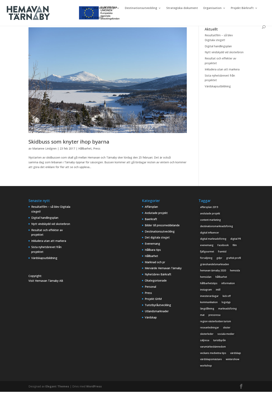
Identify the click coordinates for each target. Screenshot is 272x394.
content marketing (210, 220)
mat (202, 315)
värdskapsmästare (211, 359)
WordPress (94, 386)
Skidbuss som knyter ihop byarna (68, 141)
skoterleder (206, 334)
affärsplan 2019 (209, 207)
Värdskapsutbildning (218, 86)
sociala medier (225, 334)
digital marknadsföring (213, 238)
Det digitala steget (157, 237)
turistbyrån (219, 340)
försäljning (206, 258)
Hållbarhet (85, 148)
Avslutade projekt (156, 213)
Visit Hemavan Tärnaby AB (45, 281)
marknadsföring (227, 308)
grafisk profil (233, 258)
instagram (206, 289)
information (228, 283)
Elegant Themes (57, 386)
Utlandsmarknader (157, 311)
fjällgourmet (207, 251)
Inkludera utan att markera (222, 69)
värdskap (235, 353)
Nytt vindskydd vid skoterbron (224, 52)
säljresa (204, 340)
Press (96, 148)
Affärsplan (151, 207)
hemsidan (205, 277)
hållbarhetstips (208, 283)
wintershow (232, 359)
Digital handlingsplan (218, 46)
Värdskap (151, 317)
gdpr (219, 258)
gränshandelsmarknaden (214, 264)
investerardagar (209, 296)
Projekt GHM (153, 299)
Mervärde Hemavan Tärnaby (163, 268)
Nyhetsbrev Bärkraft (158, 274)
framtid (222, 251)
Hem (85, 8)
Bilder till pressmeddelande (162, 225)
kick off (227, 296)
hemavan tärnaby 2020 (213, 270)
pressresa (214, 315)
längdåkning (207, 308)
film (235, 245)
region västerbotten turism (215, 321)
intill (218, 289)
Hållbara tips (153, 250)
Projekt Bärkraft (242, 8)
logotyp (226, 302)
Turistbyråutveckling (158, 305)
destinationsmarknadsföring (216, 226)
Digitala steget (92, 17)
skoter (226, 327)
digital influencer (209, 232)
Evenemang (152, 243)
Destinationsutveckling (141, 8)
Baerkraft (151, 219)
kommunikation (209, 302)
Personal (150, 287)
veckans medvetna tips (213, 353)
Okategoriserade (156, 280)
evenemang (206, 245)
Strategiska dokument (182, 8)
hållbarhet (221, 277)
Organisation (212, 8)
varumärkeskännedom (213, 346)
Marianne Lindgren (44, 148)
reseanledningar (209, 327)
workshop (206, 365)
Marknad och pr (105, 8)
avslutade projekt (210, 213)
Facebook (223, 245)
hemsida (235, 270)
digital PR (235, 238)
